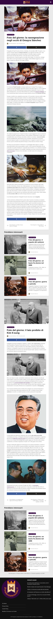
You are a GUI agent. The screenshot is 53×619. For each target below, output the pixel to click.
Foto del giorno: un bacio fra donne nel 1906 (36, 263)
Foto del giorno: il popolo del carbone (36, 241)
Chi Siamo (4, 603)
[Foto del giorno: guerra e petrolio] (15, 286)
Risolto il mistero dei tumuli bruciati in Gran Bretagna (39, 586)
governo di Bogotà (39, 91)
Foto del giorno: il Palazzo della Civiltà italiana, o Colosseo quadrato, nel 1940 (26, 573)
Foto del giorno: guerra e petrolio (37, 283)
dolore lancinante (11, 150)
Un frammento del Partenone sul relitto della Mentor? (39, 592)
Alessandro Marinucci (12, 43)
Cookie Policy (5, 608)
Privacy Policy (5, 606)
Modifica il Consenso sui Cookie (9, 611)
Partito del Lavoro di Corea (19, 438)
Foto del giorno (11, 34)
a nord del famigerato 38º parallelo (22, 382)
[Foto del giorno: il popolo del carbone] (15, 244)
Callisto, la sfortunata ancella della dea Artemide (38, 589)
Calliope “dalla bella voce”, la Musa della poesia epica (39, 598)
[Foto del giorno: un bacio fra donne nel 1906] (15, 265)
